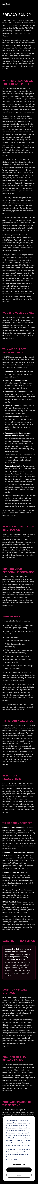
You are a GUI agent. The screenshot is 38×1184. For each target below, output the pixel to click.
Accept (19, 1170)
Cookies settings (19, 1164)
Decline (19, 1175)
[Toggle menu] (33, 4)
